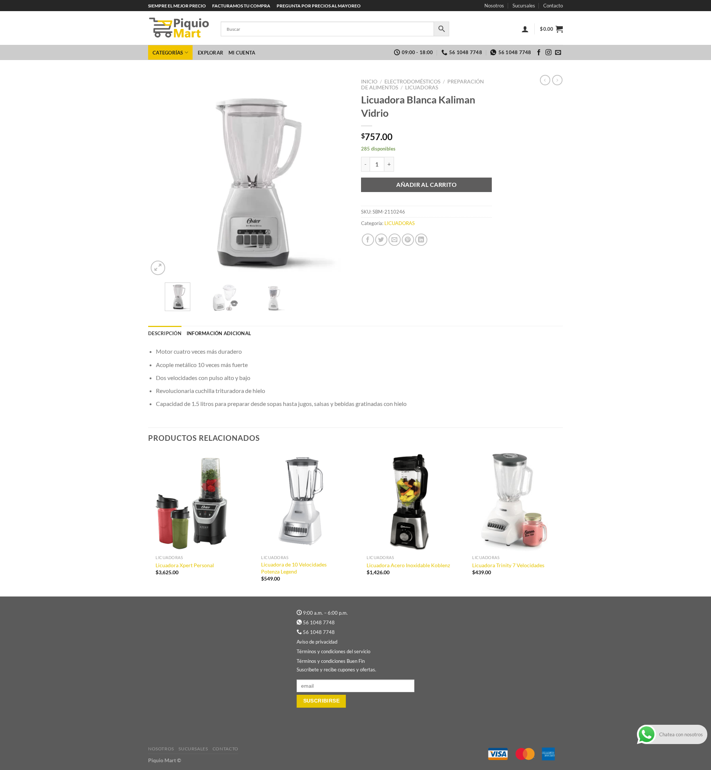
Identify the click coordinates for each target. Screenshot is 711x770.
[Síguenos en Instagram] (548, 52)
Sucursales (524, 6)
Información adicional (219, 333)
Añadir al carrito (426, 184)
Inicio (369, 82)
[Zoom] (158, 268)
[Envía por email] (394, 240)
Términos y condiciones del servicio (333, 651)
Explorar (210, 53)
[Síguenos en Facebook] (539, 52)
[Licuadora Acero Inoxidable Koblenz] (408, 502)
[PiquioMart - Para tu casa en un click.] (179, 28)
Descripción (164, 333)
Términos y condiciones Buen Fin (331, 661)
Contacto (553, 6)
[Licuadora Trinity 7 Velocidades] (513, 502)
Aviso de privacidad (317, 642)
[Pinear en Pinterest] (408, 240)
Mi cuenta (241, 53)
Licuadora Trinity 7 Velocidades (508, 565)
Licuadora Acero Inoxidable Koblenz (408, 565)
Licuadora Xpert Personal (185, 565)
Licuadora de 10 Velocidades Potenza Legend (294, 568)
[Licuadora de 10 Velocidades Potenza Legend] (302, 502)
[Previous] (161, 176)
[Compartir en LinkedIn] (421, 240)
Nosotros (494, 6)
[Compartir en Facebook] (368, 240)
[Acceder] (525, 29)
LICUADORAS (421, 87)
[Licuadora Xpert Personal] (197, 502)
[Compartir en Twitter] (381, 240)
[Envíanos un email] (558, 52)
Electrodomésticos (412, 82)
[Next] (336, 176)
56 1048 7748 (319, 622)
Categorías (168, 53)
